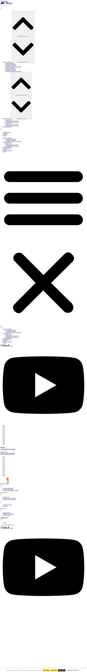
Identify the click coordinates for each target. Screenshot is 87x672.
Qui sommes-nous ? (7, 148)
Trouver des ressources (7, 150)
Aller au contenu (4, 1)
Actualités (5, 149)
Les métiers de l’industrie (11, 65)
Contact (4, 151)
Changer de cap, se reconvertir (12, 121)
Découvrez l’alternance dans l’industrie (13, 66)
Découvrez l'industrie (5, 483)
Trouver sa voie (9, 119)
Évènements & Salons (7, 147)
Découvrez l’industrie (10, 63)
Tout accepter (46, 670)
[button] (43, 240)
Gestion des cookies (5, 517)
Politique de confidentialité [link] (73, 670)
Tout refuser (53, 670)
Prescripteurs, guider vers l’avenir (12, 122)
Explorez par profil (7, 142)
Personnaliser (61, 670)
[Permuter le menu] (1, 9)
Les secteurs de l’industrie (11, 64)
